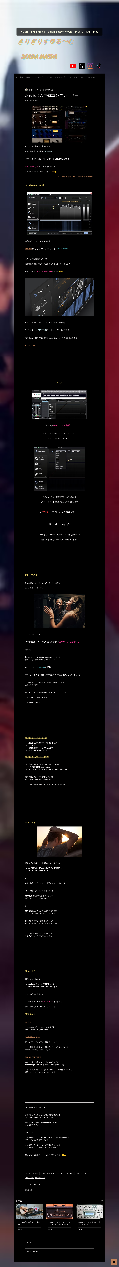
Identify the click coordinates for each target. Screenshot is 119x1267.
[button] (101, 77)
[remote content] (59, 363)
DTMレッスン (29, 1178)
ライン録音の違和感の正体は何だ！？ (29, 1223)
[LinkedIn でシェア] (35, 1184)
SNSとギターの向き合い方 (34, 77)
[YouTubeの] (73, 66)
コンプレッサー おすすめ (64, 1173)
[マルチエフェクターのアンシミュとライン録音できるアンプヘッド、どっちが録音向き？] (59, 1211)
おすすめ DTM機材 (32, 1173)
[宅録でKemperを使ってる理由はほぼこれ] (89, 1211)
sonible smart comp (47, 1173)
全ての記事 (19, 77)
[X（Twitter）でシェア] (30, 1184)
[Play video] (59, 297)
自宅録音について (40, 1178)
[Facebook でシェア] (26, 1184)
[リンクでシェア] (40, 1184)
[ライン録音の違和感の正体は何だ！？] (29, 1211)
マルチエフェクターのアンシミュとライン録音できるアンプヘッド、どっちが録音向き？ (59, 1223)
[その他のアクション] (93, 90)
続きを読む (91, 77)
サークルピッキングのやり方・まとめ (59, 77)
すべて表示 (100, 1200)
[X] (82, 66)
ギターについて (79, 77)
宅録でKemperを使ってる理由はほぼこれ (89, 1223)
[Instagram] (90, 66)
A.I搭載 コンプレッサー (83, 1173)
